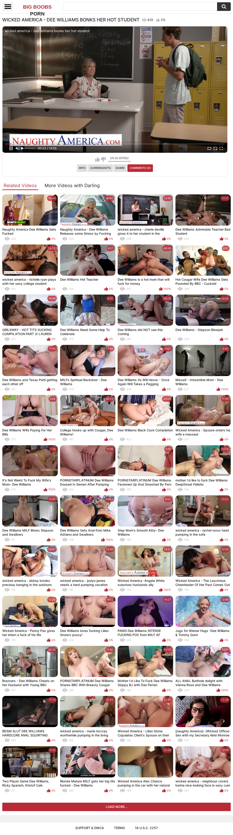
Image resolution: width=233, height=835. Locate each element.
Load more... (116, 807)
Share (120, 168)
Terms (119, 828)
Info (82, 168)
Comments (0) (140, 168)
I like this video (97, 159)
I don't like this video (103, 159)
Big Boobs (37, 7)
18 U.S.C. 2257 (146, 828)
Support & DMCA (89, 828)
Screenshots (100, 168)
